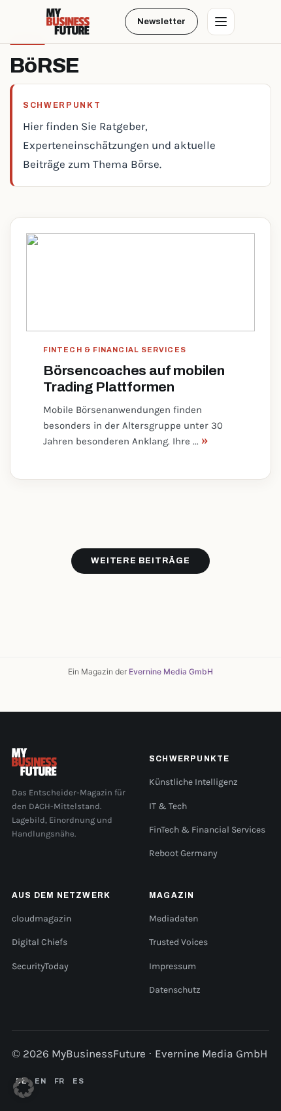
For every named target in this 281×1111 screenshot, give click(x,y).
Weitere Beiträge (140, 560)
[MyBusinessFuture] (68, 21)
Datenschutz (175, 990)
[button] (23, 1087)
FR (59, 1081)
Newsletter (161, 21)
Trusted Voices (178, 942)
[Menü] (221, 21)
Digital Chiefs (39, 942)
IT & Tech (168, 806)
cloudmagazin (41, 918)
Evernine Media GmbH (171, 671)
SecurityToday (40, 966)
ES (78, 1081)
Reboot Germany (183, 853)
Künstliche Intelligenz (193, 782)
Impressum (172, 966)
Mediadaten (173, 918)
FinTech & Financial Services (207, 830)
